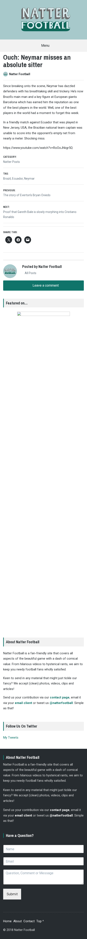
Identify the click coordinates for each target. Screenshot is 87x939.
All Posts (30, 273)
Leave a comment (45, 285)
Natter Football (19, 74)
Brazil (7, 178)
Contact (29, 921)
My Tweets (10, 737)
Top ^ (40, 921)
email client (23, 703)
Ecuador (17, 178)
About (17, 921)
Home (7, 921)
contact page (59, 697)
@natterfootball (61, 703)
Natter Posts (11, 161)
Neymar (29, 178)
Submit (12, 894)
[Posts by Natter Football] (6, 74)
